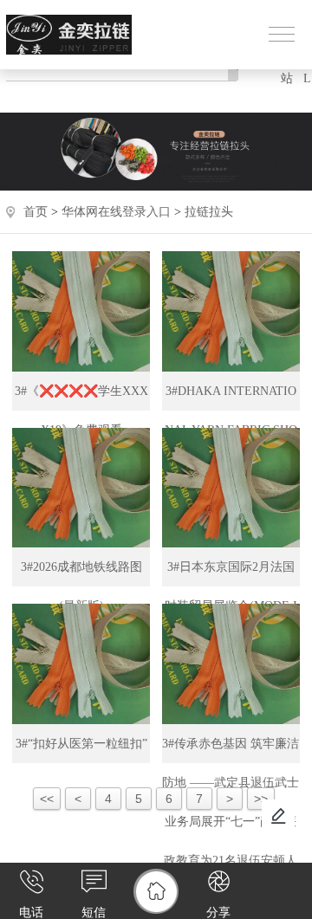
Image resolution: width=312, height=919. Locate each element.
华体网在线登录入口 (116, 211)
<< (47, 799)
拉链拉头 (209, 211)
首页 (35, 211)
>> (261, 799)
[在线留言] (278, 815)
